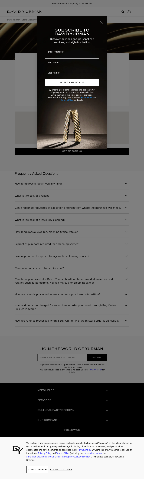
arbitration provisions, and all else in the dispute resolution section (58, 456)
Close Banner (37, 469)
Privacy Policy (87, 97)
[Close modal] (101, 22)
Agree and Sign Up (72, 82)
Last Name (53, 73)
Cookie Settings (61, 469)
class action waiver (93, 453)
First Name (53, 62)
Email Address (55, 52)
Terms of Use (67, 100)
